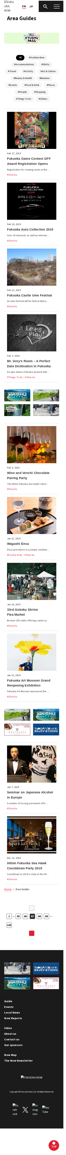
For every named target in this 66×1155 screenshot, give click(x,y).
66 (25, 916)
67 (32, 916)
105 (9, 925)
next (31, 933)
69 (46, 916)
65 (18, 916)
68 (39, 916)
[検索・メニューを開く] (51, 6)
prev (31, 908)
